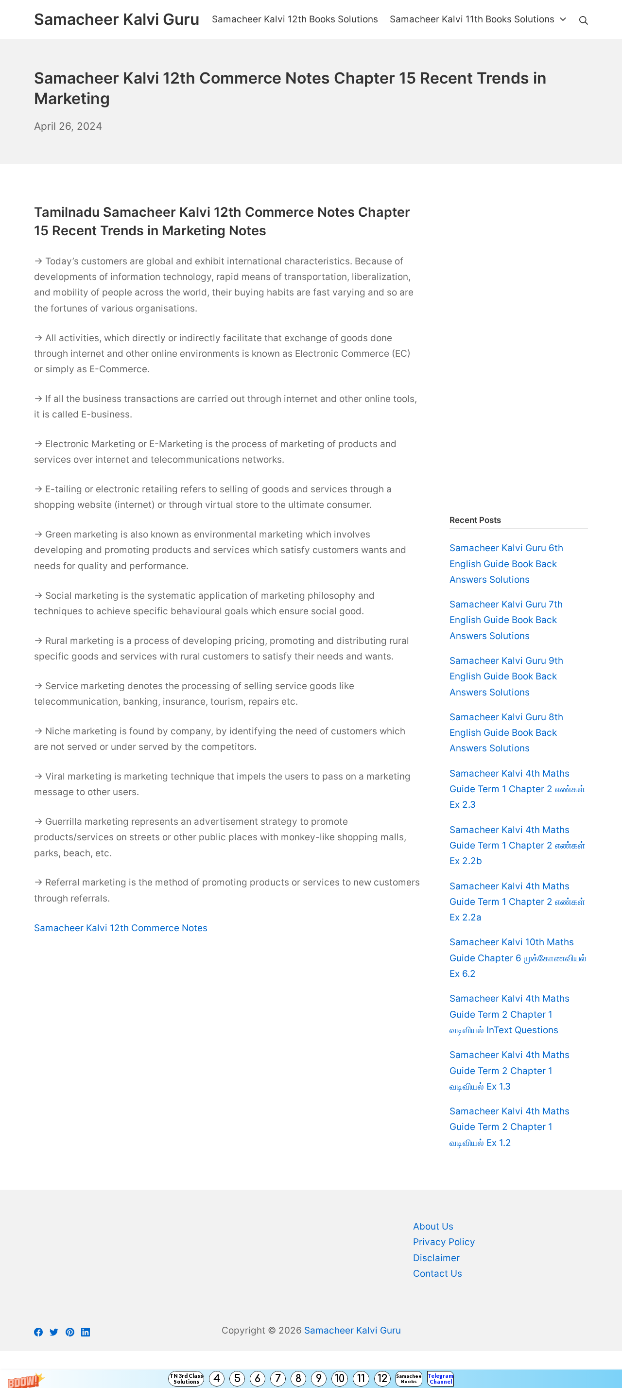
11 (361, 1379)
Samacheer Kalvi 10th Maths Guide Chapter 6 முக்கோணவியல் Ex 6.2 (518, 958)
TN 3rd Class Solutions (186, 1378)
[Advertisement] (518, 349)
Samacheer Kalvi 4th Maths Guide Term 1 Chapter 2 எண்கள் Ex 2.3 (517, 789)
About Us (433, 1226)
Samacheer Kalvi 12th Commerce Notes (120, 928)
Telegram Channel (440, 1378)
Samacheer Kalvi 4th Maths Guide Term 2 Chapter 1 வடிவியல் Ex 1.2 (509, 1127)
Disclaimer (436, 1258)
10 (340, 1379)
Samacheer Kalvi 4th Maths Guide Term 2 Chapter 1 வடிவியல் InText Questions (509, 1014)
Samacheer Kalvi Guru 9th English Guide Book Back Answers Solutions (506, 676)
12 (382, 1379)
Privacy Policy (444, 1242)
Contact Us (437, 1273)
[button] (311, 1379)
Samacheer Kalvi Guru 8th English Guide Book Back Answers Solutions (506, 732)
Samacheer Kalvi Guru (352, 1330)
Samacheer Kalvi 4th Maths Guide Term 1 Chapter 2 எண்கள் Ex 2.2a (517, 902)
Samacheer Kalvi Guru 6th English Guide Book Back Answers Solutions (506, 563)
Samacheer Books (409, 1378)
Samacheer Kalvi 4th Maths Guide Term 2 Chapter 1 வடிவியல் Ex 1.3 (509, 1070)
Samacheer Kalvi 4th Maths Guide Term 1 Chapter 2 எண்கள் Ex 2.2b (517, 845)
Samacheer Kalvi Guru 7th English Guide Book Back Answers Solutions (506, 620)
